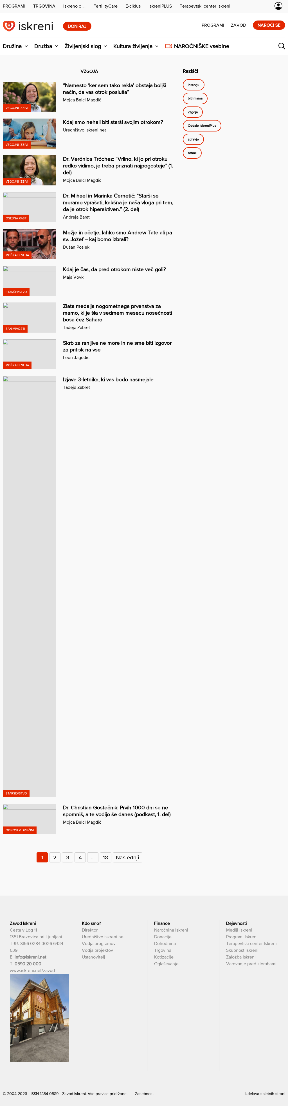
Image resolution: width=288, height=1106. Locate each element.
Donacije (163, 936)
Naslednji (127, 857)
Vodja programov (99, 943)
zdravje (193, 139)
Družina (12, 46)
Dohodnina (165, 943)
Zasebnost (144, 1093)
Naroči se (269, 25)
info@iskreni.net (30, 956)
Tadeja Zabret (76, 327)
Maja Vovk (73, 277)
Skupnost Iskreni (242, 950)
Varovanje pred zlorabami (251, 963)
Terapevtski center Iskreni (251, 943)
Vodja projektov (97, 950)
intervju (193, 85)
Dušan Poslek (76, 246)
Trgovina (162, 950)
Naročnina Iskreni (171, 929)
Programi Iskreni (242, 936)
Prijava (278, 6)
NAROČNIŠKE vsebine (201, 46)
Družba (43, 46)
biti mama (195, 98)
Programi (213, 25)
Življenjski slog (83, 46)
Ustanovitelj (93, 956)
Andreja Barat (76, 216)
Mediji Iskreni (239, 929)
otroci (192, 153)
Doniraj (77, 26)
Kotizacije (164, 956)
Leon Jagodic (76, 357)
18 (105, 857)
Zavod (238, 25)
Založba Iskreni (241, 956)
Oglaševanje (166, 963)
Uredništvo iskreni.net (84, 129)
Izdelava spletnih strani (265, 1093)
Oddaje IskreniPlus (202, 126)
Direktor (90, 929)
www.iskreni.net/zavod (32, 970)
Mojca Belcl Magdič (82, 99)
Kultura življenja (133, 46)
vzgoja (193, 112)
